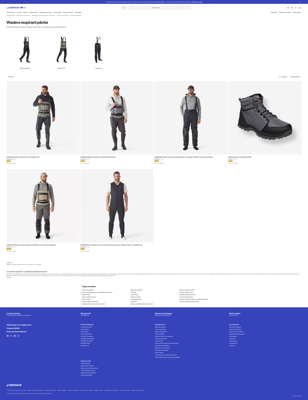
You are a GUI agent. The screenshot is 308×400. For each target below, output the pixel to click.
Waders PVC (61, 68)
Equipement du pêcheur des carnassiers (93, 304)
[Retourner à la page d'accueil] (16, 8)
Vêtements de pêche (88, 290)
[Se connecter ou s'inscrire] (296, 8)
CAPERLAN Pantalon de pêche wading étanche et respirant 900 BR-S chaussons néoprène (183, 157)
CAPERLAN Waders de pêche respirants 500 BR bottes (98, 157)
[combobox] (296, 77)
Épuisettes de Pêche (136, 290)
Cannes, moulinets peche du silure (189, 301)
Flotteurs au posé (136, 297)
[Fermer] (300, 2)
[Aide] (292, 8)
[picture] (43, 117)
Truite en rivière (86, 299)
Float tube (133, 292)
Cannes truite (134, 294)
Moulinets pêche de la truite (187, 294)
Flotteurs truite (86, 294)
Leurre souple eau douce (89, 297)
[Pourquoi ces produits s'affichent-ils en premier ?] (280, 77)
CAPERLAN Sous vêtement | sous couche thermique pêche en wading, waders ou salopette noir (111, 245)
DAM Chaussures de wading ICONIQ (239, 157)
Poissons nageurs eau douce (90, 301)
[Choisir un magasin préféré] (288, 8)
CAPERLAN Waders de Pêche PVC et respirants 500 (22, 157)
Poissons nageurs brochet (186, 290)
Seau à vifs (134, 301)
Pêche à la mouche (136, 299)
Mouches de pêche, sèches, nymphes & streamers (193, 299)
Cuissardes (98, 68)
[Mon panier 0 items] (300, 8)
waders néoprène (25, 68)
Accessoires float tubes (186, 297)
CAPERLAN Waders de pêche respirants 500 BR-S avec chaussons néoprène (31, 245)
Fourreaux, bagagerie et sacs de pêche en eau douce (97, 292)
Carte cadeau (297, 12)
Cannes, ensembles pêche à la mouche (142, 304)
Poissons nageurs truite (186, 292)
